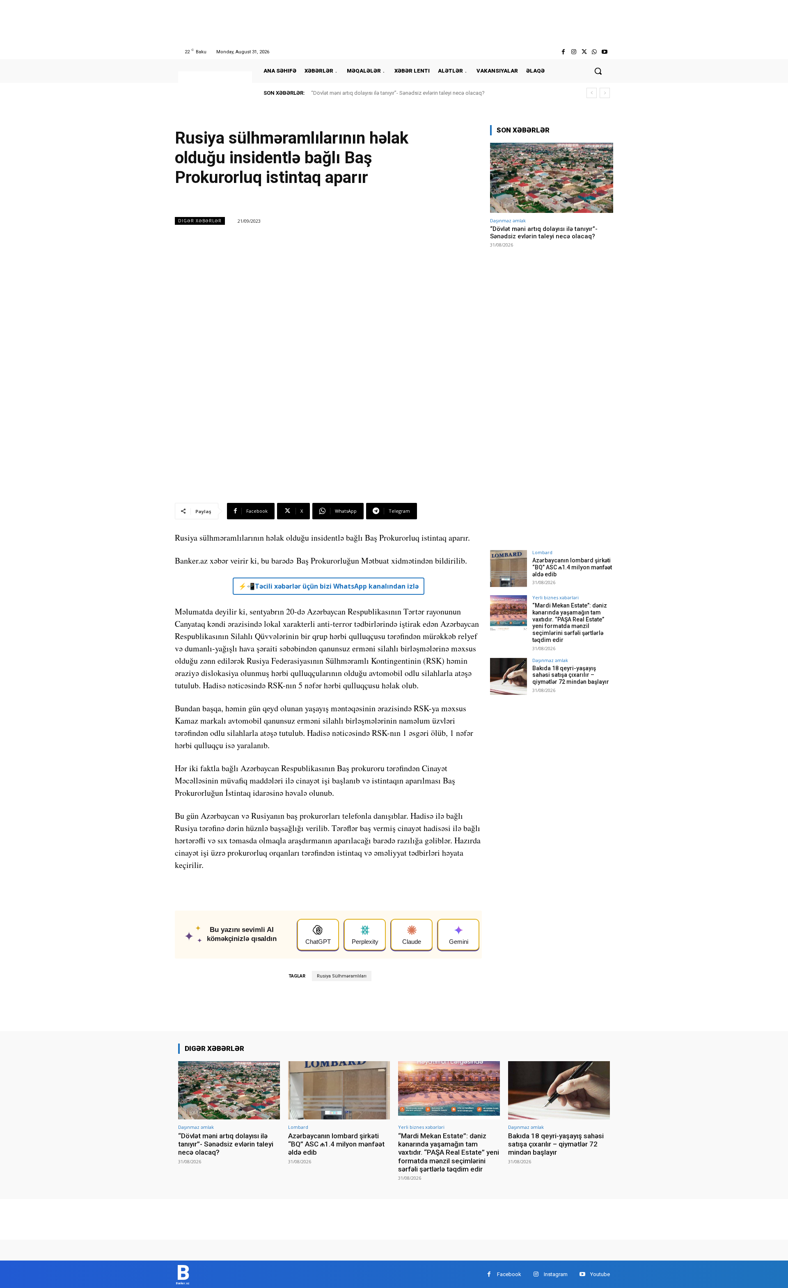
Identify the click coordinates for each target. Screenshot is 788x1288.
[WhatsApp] (594, 52)
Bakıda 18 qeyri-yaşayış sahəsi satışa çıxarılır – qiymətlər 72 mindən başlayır (570, 675)
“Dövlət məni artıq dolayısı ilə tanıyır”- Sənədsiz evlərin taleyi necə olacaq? (398, 93)
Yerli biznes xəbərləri (555, 597)
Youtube (600, 1274)
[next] (605, 93)
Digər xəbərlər (200, 221)
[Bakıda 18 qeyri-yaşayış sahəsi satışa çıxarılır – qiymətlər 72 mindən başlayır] (508, 676)
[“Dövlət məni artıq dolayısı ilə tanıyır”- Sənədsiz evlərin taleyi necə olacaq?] (551, 178)
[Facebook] (563, 52)
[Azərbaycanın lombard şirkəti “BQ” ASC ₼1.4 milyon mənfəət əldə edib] (508, 568)
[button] (598, 71)
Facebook (509, 1274)
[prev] (591, 93)
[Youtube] (605, 52)
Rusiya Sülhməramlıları (342, 976)
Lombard (542, 552)
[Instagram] (573, 52)
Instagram (556, 1274)
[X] (584, 52)
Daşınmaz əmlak (508, 220)
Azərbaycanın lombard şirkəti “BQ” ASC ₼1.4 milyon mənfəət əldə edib (572, 567)
